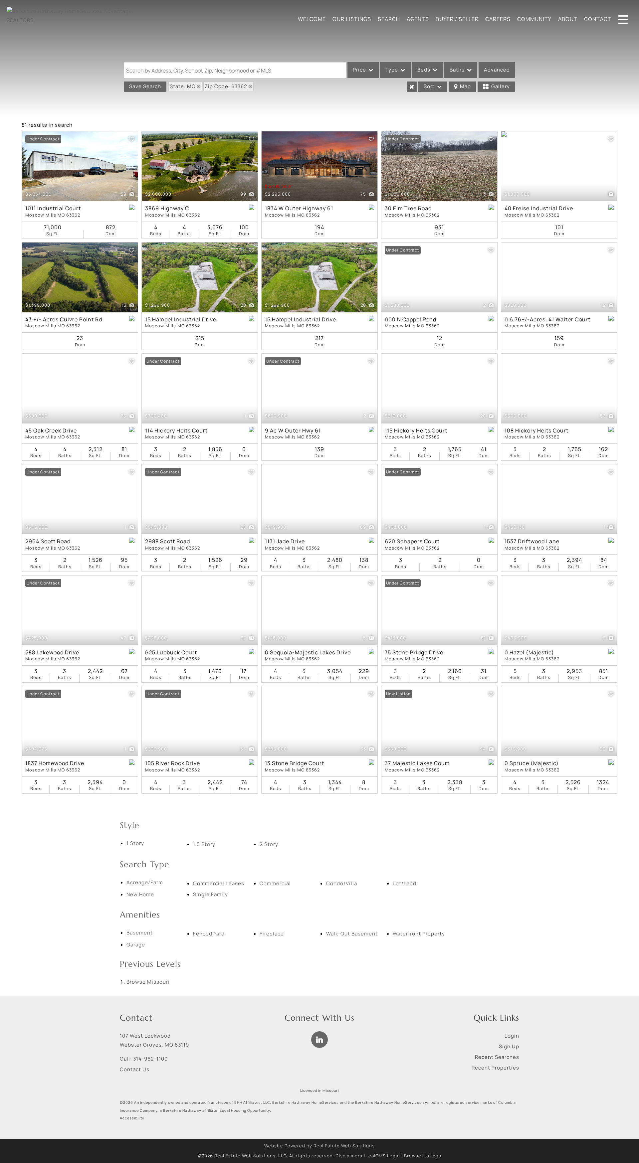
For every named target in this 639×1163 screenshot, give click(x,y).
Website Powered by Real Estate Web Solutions (319, 1146)
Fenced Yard (209, 933)
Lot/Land (404, 883)
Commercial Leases (218, 883)
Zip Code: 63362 (226, 86)
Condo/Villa (341, 883)
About (567, 19)
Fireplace (272, 933)
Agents (418, 19)
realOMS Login (383, 1156)
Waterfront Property (419, 933)
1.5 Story (204, 844)
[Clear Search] (412, 87)
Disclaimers (348, 1156)
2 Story (269, 844)
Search (389, 19)
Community (534, 19)
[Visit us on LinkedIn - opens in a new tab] (319, 1039)
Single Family (210, 894)
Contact (597, 19)
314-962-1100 (150, 1058)
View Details (80, 166)
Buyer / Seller (457, 19)
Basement (139, 932)
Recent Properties (495, 1067)
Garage (135, 944)
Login (512, 1035)
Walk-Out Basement (352, 933)
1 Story (135, 843)
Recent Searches (497, 1057)
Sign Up (509, 1046)
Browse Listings (422, 1156)
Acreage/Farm (144, 882)
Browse (148, 981)
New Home (140, 894)
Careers (498, 19)
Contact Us (134, 1069)
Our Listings (351, 19)
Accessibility (132, 1118)
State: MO (183, 86)
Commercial (275, 883)
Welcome (312, 19)
